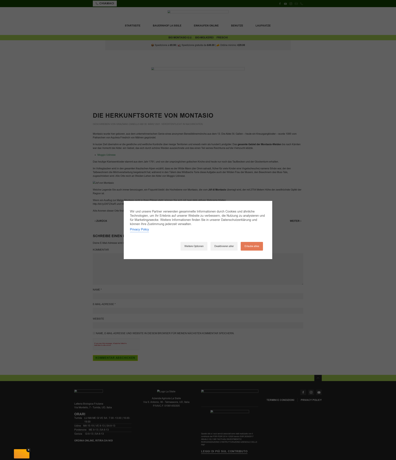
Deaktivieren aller (224, 246)
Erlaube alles (252, 246)
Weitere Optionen (194, 246)
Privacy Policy (139, 229)
